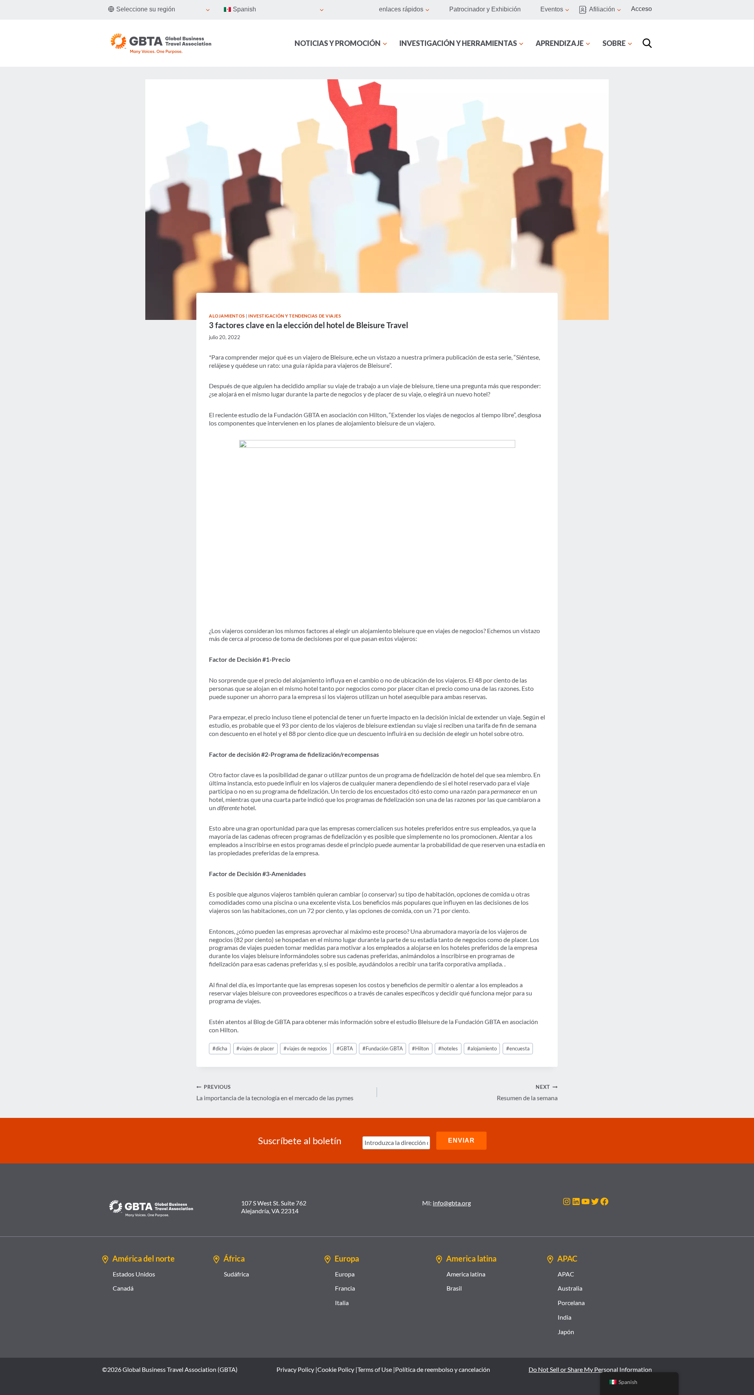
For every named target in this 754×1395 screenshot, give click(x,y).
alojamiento (482, 1048)
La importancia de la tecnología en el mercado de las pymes (274, 1092)
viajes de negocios (305, 1048)
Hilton (420, 1048)
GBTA (345, 1048)
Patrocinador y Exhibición (485, 9)
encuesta (518, 1048)
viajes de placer (255, 1048)
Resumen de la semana (527, 1092)
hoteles (448, 1048)
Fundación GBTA (382, 1048)
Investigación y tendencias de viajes (294, 315)
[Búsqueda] (647, 43)
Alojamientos (227, 315)
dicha (219, 1048)
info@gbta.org (452, 1203)
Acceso (641, 8)
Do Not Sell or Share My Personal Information (590, 1369)
